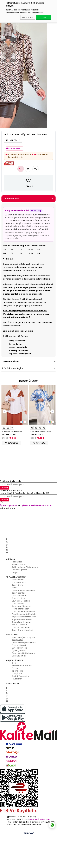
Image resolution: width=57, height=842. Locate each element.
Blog (14, 663)
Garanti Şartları (19, 656)
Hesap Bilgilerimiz (20, 570)
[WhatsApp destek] (52, 825)
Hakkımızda (17, 562)
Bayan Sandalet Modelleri (24, 617)
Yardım (15, 668)
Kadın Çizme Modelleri (22, 630)
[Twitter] (7, 542)
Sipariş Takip (18, 671)
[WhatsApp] (6, 547)
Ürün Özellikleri (11, 198)
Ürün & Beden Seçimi (12, 368)
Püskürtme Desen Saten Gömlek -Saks (40, 433)
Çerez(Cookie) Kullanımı (23, 653)
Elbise (14, 587)
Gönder (4, 487)
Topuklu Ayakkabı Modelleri (24, 614)
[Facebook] (6, 539)
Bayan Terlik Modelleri (22, 619)
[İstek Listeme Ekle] (28, 169)
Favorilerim (17, 679)
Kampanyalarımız (20, 582)
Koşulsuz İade (18, 640)
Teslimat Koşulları (20, 645)
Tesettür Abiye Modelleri (23, 590)
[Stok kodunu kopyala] (19, 140)
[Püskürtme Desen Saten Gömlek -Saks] (42, 405)
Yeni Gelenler (18, 579)
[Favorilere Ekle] (20, 169)
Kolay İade (17, 673)
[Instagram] (6, 544)
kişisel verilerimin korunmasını (36, 505)
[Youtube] (7, 552)
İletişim (15, 572)
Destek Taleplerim (20, 676)
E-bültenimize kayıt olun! (11, 481)
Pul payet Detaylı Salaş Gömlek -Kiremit (12, 433)
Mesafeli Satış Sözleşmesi (24, 642)
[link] (13, 140)
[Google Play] (28, 717)
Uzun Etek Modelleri (21, 601)
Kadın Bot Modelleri (21, 627)
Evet (44, 17)
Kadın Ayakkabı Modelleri (23, 611)
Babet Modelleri (19, 624)
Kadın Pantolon (19, 598)
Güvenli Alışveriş (19, 648)
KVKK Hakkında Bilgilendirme (25, 567)
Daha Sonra (27, 17)
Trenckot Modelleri (20, 609)
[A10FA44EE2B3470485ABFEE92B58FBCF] (28, 791)
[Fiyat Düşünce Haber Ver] (35, 169)
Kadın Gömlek (18, 593)
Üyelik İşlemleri (19, 650)
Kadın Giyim (17, 585)
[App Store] (28, 709)
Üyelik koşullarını (8, 505)
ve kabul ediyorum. (26, 506)
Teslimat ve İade (10, 361)
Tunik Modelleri (19, 595)
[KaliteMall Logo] (28, 731)
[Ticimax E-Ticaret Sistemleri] (28, 833)
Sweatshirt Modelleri (21, 606)
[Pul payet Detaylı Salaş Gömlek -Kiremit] (14, 405)
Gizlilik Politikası (19, 564)
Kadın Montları (18, 603)
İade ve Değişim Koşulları (24, 637)
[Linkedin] (6, 550)
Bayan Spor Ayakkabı (22, 622)
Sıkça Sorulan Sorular (22, 665)
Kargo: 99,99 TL (16, 149)
